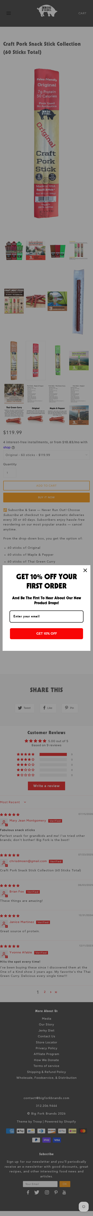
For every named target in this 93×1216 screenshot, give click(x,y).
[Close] (85, 570)
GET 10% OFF (46, 633)
